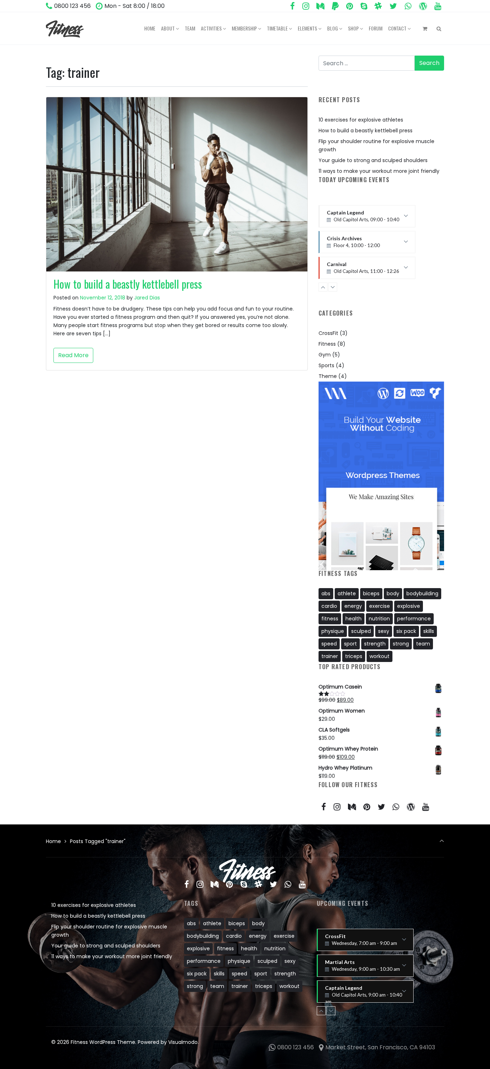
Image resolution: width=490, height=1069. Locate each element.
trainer (329, 656)
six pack (406, 631)
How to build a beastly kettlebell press (127, 284)
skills (428, 631)
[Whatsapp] (408, 6)
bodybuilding (422, 593)
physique (332, 631)
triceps (353, 656)
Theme (328, 376)
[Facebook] (292, 6)
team (423, 643)
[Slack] (378, 6)
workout (379, 656)
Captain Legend (363, 994)
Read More (73, 355)
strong (401, 643)
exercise (379, 606)
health (353, 618)
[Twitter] (393, 6)
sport (350, 643)
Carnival (363, 244)
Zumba (358, 270)
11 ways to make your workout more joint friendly (379, 171)
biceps (371, 593)
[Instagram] (305, 6)
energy (353, 606)
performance (414, 618)
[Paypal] (335, 6)
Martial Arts (362, 968)
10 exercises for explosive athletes (361, 119)
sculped (361, 631)
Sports (326, 365)
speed (329, 643)
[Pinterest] (349, 6)
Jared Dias (147, 297)
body (393, 593)
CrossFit (328, 333)
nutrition (379, 618)
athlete (347, 593)
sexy (383, 631)
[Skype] (363, 6)
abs (325, 593)
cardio (329, 606)
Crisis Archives (353, 218)
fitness (329, 618)
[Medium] (321, 6)
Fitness (327, 343)
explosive (408, 606)
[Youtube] (437, 6)
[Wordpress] (423, 6)
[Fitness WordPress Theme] (65, 28)
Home (53, 841)
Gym (325, 354)
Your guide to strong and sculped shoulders (373, 160)
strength (375, 643)
